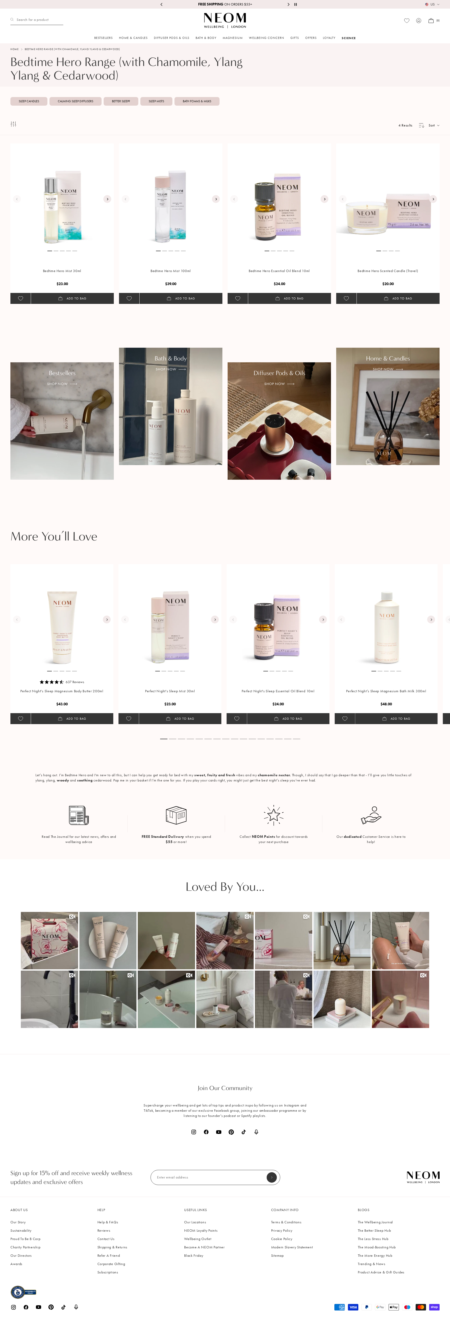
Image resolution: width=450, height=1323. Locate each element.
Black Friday (193, 1255)
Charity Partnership (25, 1247)
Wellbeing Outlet (197, 1239)
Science (349, 38)
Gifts (294, 38)
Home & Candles (133, 38)
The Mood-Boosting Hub (377, 1247)
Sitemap (277, 1255)
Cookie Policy (281, 1239)
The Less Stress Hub (373, 1239)
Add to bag (76, 298)
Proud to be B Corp (25, 1239)
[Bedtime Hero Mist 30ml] (62, 195)
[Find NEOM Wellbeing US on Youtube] (219, 1132)
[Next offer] (288, 4)
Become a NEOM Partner (204, 1247)
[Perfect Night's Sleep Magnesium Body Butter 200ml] (62, 615)
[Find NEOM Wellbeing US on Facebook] (206, 1131)
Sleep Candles (29, 101)
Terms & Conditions (286, 1222)
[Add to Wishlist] (20, 298)
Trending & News (371, 1264)
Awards (16, 1264)
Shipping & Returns (112, 1247)
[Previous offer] (162, 4)
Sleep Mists (156, 101)
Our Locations (195, 1222)
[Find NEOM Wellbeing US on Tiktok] (244, 1131)
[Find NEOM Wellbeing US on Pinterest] (231, 1132)
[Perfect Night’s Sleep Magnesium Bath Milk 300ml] (386, 615)
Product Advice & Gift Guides (381, 1272)
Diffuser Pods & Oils (171, 38)
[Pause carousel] (295, 4)
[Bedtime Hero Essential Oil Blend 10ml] (279, 195)
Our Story (18, 1222)
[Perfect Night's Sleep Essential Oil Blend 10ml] (278, 615)
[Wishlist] (406, 20)
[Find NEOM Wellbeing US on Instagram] (194, 1131)
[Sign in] (419, 20)
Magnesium (233, 38)
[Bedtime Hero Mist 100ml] (171, 195)
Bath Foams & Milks (197, 101)
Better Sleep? (121, 101)
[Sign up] (272, 1177)
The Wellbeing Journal (375, 1222)
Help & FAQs (107, 1222)
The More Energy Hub (375, 1255)
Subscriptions (107, 1272)
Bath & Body (206, 38)
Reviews (103, 1230)
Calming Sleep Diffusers (75, 101)
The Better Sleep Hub (374, 1230)
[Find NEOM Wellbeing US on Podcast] (256, 1132)
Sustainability (21, 1230)
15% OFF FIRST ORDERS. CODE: (225, 4)
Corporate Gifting (111, 1264)
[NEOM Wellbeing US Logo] (225, 20)
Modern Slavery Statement (292, 1247)
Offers (311, 38)
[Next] (107, 199)
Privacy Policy (281, 1230)
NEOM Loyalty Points (200, 1230)
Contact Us (106, 1239)
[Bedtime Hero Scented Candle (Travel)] (388, 195)
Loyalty (329, 38)
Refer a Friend (108, 1255)
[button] (49, 940)
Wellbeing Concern (266, 38)
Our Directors (21, 1255)
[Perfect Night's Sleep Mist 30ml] (170, 615)
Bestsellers (103, 38)
